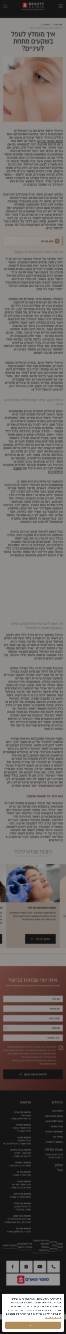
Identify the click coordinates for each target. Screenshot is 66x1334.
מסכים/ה (33, 1325)
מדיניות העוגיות (53, 1317)
